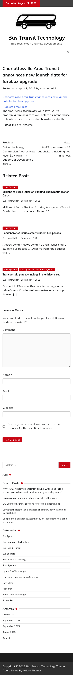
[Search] (67, 52)
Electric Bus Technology (14, 559)
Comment (9, 329)
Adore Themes (32, 670)
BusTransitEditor (11, 200)
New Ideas (8, 583)
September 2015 (11, 626)
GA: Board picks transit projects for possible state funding (31, 503)
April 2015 (8, 638)
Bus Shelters (9, 553)
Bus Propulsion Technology (16, 542)
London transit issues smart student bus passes (32, 233)
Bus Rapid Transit (12, 548)
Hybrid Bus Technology (14, 571)
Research (7, 588)
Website (8, 407)
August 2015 (9, 632)
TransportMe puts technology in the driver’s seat (32, 274)
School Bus (8, 600)
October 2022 (10, 614)
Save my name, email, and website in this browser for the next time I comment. (34, 426)
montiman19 (48, 88)
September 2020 (11, 620)
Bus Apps (7, 536)
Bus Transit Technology (36, 37)
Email (7, 391)
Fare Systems (24, 124)
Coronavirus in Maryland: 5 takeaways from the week (30, 498)
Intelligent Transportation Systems (37, 269)
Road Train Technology (14, 594)
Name (7, 374)
